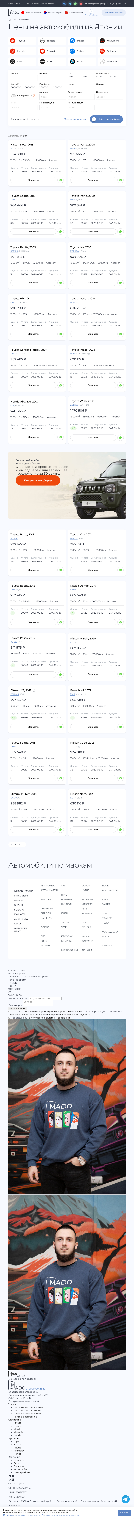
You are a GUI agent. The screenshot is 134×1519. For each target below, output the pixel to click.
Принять (124, 1513)
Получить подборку (38, 480)
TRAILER (107, 918)
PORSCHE (87, 941)
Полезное (19, 1466)
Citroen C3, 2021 (20, 690)
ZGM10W (74, 251)
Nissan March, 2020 (83, 638)
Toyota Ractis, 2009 (23, 247)
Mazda (17, 1429)
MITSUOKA (88, 899)
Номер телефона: (18, 998)
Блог (10, 3)
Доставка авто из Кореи (27, 1410)
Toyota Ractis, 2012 (22, 585)
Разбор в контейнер (25, 1416)
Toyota (17, 1423)
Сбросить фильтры (74, 119)
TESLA (105, 922)
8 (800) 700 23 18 (118, 3)
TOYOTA (18, 886)
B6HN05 (14, 694)
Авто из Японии (33, 12)
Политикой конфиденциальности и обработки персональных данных (49, 1014)
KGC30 (13, 642)
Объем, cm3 (102, 73)
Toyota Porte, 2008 (82, 144)
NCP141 (14, 538)
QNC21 (13, 302)
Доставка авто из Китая (27, 1413)
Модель (43, 73)
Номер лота (102, 92)
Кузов (71, 84)
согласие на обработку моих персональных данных (53, 1011)
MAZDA (29, 891)
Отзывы (18, 3)
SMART (106, 904)
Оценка (100, 84)
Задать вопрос (17, 1008)
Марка (14, 73)
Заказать (33, 180)
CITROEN (46, 913)
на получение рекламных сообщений (49, 1017)
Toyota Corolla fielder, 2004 (28, 349)
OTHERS (86, 927)
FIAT (43, 936)
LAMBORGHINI (69, 950)
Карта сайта (20, 1469)
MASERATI (87, 904)
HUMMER (66, 899)
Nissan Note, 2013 (21, 144)
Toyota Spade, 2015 (22, 195)
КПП (13, 103)
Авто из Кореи (55, 12)
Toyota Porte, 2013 (22, 534)
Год (69, 73)
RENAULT (87, 950)
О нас (26, 3)
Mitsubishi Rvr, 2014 (23, 793)
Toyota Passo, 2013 (22, 638)
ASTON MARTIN (49, 890)
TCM (104, 913)
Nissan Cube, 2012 (82, 742)
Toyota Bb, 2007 (21, 298)
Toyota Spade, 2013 (22, 742)
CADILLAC (46, 918)
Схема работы (48, 3)
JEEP (64, 927)
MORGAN (87, 913)
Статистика (14, 1419)
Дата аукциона (75, 92)
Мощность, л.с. (46, 103)
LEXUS (18, 923)
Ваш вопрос (15, 1005)
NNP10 (73, 148)
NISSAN (18, 891)
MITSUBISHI (21, 895)
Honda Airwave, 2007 (24, 401)
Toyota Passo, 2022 (82, 349)
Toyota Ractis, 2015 (82, 298)
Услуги (12, 1404)
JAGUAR (65, 922)
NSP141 (13, 199)
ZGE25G (74, 405)
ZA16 (72, 694)
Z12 (71, 746)
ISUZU (64, 913)
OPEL (85, 922)
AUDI (17, 919)
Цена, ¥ (15, 84)
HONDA (18, 900)
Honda (17, 1435)
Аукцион (43, 92)
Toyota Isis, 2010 (80, 247)
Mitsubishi (19, 1432)
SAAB (105, 899)
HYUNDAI (66, 904)
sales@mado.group (96, 3)
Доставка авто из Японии (28, 1407)
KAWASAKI (67, 936)
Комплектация (75, 103)
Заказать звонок (114, 12)
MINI (84, 908)
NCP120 (74, 302)
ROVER (106, 885)
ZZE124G (14, 353)
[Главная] (9, 19)
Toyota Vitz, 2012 (81, 534)
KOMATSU (66, 941)
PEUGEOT (87, 936)
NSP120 (14, 589)
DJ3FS (73, 589)
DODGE (45, 927)
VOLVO (106, 936)
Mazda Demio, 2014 (83, 585)
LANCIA (86, 885)
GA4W (13, 798)
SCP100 (14, 251)
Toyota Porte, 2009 (82, 195)
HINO (64, 894)
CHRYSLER (47, 908)
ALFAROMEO (48, 885)
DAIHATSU (20, 914)
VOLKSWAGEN (110, 932)
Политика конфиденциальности (60, 1515)
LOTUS (85, 890)
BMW (25, 919)
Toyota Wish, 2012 (82, 401)
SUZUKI (18, 905)
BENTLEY (46, 899)
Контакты (35, 3)
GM (63, 885)
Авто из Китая (76, 12)
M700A (73, 353)
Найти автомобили (109, 119)
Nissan (17, 1426)
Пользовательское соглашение (21, 1515)
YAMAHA (107, 945)
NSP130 (73, 538)
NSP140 (14, 746)
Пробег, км (45, 84)
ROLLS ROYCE (110, 890)
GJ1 (12, 405)
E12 (12, 148)
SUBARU (19, 909)
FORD (44, 941)
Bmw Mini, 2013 (80, 690)
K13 (71, 642)
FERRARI (45, 945)
